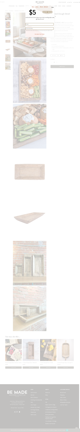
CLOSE (52, 7)
